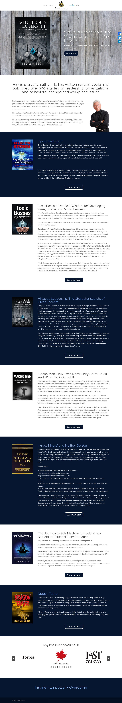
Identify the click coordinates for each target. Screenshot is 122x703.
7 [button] (64, 667)
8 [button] (66, 667)
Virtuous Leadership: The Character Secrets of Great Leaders (89, 36)
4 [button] (57, 667)
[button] (13, 658)
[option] (28, 657)
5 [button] (60, 667)
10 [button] (70, 667)
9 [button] (68, 667)
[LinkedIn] (120, 41)
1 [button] (51, 667)
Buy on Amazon (74, 187)
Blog (77, 5)
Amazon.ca (71, 53)
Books (72, 5)
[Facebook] (120, 34)
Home (45, 5)
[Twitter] (120, 38)
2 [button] (53, 667)
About (51, 5)
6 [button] (62, 667)
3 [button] (55, 667)
